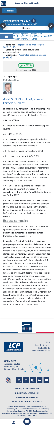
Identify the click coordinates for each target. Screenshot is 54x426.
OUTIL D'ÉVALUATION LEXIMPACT (26, 402)
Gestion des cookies (40, 411)
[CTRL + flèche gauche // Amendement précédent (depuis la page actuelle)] (3, 26)
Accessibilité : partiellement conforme (34, 409)
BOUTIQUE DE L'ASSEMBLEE (26, 389)
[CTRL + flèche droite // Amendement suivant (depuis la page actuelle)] (51, 26)
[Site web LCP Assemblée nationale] (27, 346)
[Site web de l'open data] (27, 365)
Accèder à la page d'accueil (3, 3)
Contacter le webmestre (15, 411)
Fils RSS (29, 411)
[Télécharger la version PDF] (33, 20)
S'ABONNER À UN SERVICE (26, 397)
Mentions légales (12, 409)
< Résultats (9, 11)
